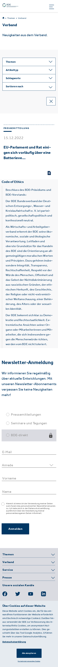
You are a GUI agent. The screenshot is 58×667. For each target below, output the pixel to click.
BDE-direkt (19, 435)
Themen (11, 18)
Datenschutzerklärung (14, 641)
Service (7, 570)
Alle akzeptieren (29, 653)
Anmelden (15, 529)
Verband (22, 18)
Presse (7, 577)
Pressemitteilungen (26, 414)
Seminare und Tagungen (29, 423)
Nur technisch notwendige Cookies (29, 661)
